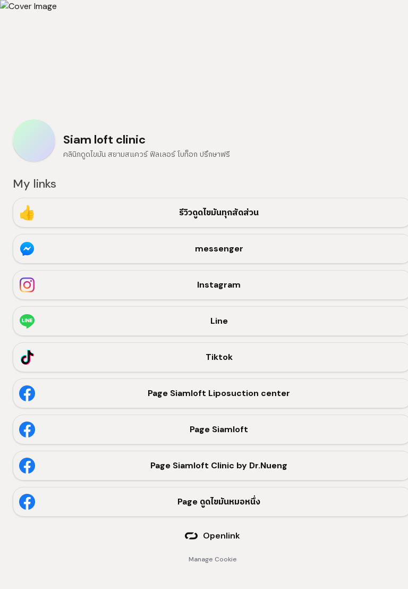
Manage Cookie (213, 559)
